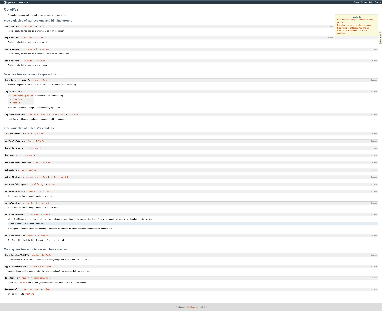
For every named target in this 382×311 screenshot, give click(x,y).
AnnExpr (36, 255)
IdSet (40, 38)
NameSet (47, 215)
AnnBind (36, 266)
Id (29, 148)
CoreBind (29, 61)
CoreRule (32, 191)
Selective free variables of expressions (354, 25)
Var (36, 80)
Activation (32, 177)
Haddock (191, 307)
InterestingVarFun (23, 96)
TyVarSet (38, 134)
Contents (364, 2)
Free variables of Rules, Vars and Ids (353, 28)
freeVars (29, 294)
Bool (45, 80)
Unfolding (37, 184)
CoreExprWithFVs (42, 278)
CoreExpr (29, 26)
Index (371, 2)
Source (356, 2)
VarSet (42, 26)
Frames (378, 2)
